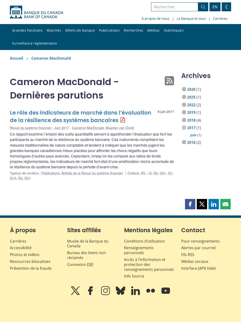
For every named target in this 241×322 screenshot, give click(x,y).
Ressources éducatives (30, 261)
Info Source (134, 276)
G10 (13, 178)
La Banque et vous (191, 18)
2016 (191, 142)
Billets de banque (80, 30)
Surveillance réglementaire (34, 43)
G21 (27, 178)
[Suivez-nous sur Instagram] (105, 294)
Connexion (80, 264)
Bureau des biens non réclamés (86, 255)
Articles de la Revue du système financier (92, 173)
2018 (191, 120)
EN (215, 6)
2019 (191, 112)
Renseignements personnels (139, 250)
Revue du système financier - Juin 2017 (39, 127)
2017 (191, 127)
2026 (191, 89)
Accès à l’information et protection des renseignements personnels (149, 264)
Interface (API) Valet (198, 268)
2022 (191, 104)
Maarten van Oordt (120, 127)
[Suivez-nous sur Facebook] (90, 294)
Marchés (54, 30)
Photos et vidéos (25, 254)
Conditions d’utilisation (144, 241)
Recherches (133, 30)
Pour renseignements (200, 241)
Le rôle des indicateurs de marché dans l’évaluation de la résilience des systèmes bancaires (80, 116)
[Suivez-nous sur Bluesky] (121, 294)
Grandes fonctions (27, 30)
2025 (191, 97)
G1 (170, 173)
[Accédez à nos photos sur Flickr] (151, 294)
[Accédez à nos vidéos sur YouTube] (166, 294)
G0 (155, 173)
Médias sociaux (194, 261)
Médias (153, 30)
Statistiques (174, 30)
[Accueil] (36, 12)
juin (193, 135)
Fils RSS (187, 254)
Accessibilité (21, 247)
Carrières (220, 18)
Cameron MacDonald (51, 58)
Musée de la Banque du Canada (87, 244)
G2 (20, 178)
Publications (109, 30)
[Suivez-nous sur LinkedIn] (136, 294)
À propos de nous (155, 18)
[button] (190, 204)
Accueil (16, 58)
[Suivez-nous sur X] (75, 294)
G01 (163, 173)
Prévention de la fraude (31, 268)
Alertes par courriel (198, 247)
